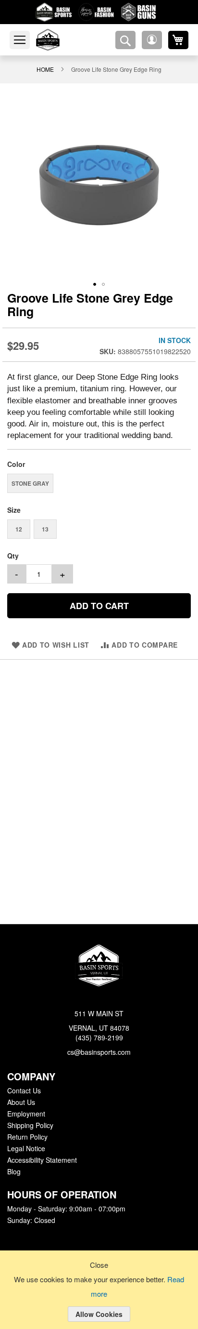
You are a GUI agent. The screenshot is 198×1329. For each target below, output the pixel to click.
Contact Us (23, 1091)
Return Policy (27, 1137)
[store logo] (59, 40)
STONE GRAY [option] (30, 483)
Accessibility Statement (41, 1160)
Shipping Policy (29, 1126)
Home (47, 69)
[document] (99, 1297)
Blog (14, 1172)
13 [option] (45, 530)
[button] (152, 40)
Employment (26, 1114)
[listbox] (99, 485)
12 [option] (18, 530)
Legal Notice (25, 1149)
